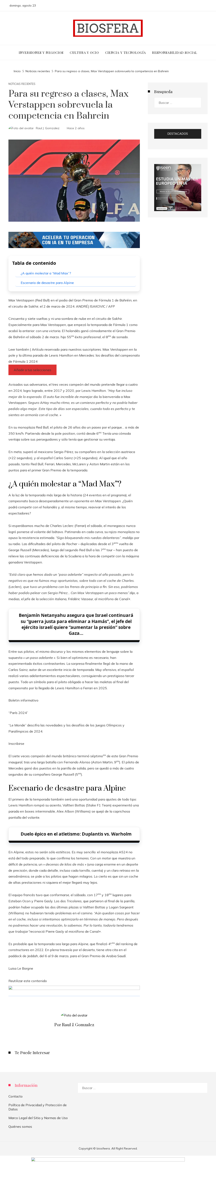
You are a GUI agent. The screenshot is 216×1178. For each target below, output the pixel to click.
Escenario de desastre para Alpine (47, 283)
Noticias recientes (21, 84)
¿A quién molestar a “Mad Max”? (46, 273)
